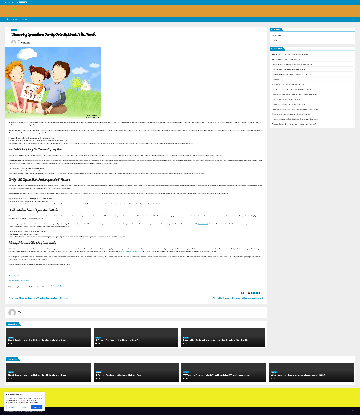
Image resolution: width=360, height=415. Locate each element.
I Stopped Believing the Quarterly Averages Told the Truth (291, 74)
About (337, 411)
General (24, 19)
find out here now (14, 275)
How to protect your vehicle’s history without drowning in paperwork (295, 109)
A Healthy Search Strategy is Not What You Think (288, 84)
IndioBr (10, 9)
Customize (12, 407)
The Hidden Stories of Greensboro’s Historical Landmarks (237, 298)
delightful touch (203, 224)
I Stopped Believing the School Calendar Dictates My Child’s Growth (295, 119)
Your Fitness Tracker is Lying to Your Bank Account (289, 104)
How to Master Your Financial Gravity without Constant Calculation (294, 94)
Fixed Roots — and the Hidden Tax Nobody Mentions (37, 340)
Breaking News (277, 35)
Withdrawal (275, 79)
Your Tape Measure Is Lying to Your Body (286, 99)
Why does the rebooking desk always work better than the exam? (294, 124)
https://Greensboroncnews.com (131, 251)
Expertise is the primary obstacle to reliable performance (291, 114)
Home (15, 19)
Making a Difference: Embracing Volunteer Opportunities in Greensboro (39, 298)
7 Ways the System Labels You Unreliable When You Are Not (216, 340)
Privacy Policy (351, 411)
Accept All (37, 407)
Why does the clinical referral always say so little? (289, 69)
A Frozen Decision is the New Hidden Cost (118, 340)
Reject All (24, 407)
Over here (11, 270)
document (18, 280)
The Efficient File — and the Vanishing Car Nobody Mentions (292, 89)
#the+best (26, 43)
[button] (354, 19)
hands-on (60, 143)
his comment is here (57, 286)
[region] (24, 401)
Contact (343, 411)
